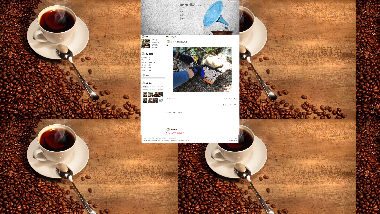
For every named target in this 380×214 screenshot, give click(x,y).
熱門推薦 (160, 90)
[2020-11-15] (160, 94)
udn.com (235, 140)
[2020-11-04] (150, 100)
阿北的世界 (187, 5)
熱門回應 (152, 90)
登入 (225, 212)
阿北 (142, 49)
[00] (160, 100)
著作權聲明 (174, 140)
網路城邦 (233, 212)
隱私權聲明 (182, 140)
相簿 (181, 15)
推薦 (224, 105)
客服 (187, 140)
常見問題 (160, 140)
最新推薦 (160, 87)
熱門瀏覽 (145, 90)
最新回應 (152, 87)
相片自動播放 (172, 37)
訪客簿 (182, 19)
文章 (181, 11)
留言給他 (155, 47)
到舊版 (200, 5)
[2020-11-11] (145, 100)
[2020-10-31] (155, 100)
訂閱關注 (155, 45)
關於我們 (154, 140)
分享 (229, 105)
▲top (236, 138)
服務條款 (167, 140)
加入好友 (155, 40)
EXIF (235, 105)
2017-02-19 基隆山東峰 (179, 42)
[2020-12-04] (155, 94)
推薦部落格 (155, 42)
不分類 (175, 112)
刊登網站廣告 (146, 140)
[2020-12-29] (145, 94)
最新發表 (145, 87)
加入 (229, 212)
